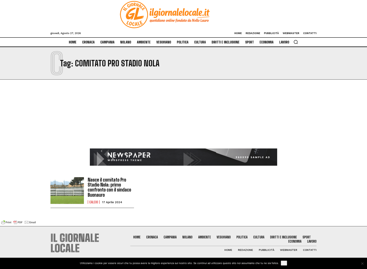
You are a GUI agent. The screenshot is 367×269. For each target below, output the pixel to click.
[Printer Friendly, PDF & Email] (18, 224)
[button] (295, 41)
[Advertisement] (183, 120)
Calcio (93, 202)
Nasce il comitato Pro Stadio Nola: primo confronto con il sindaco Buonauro (109, 187)
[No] (362, 263)
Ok (284, 263)
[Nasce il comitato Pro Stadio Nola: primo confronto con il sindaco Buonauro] (67, 190)
